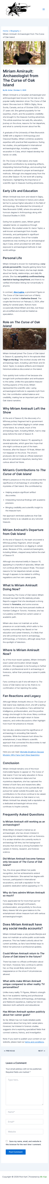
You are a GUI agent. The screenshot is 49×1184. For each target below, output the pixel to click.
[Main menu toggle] (43, 9)
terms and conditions (34, 1042)
